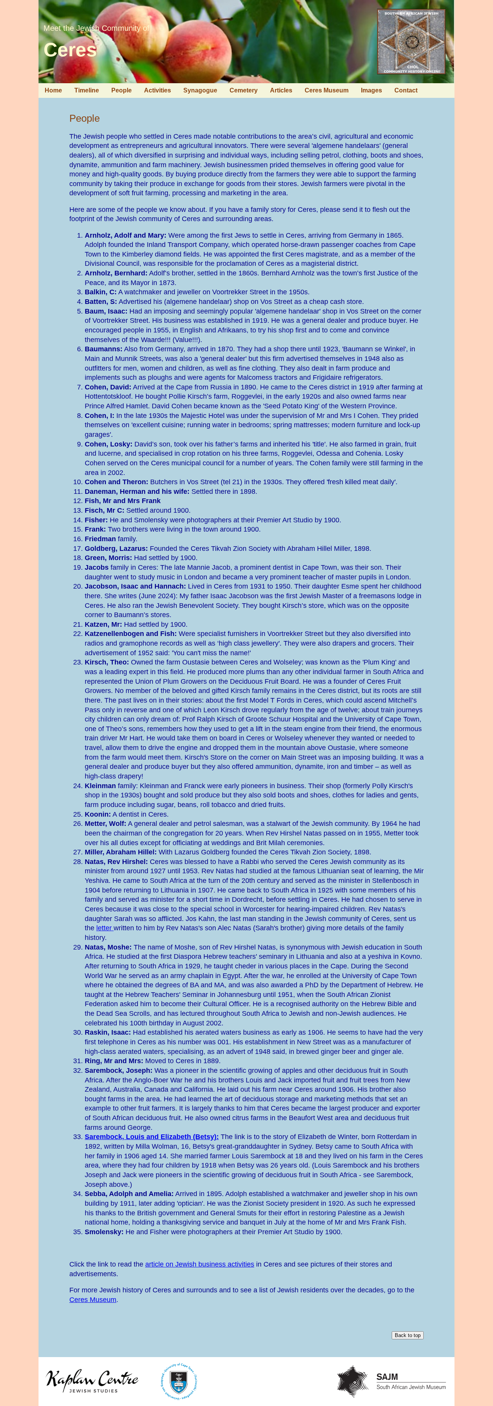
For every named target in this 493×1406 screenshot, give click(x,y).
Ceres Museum (327, 90)
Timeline (86, 90)
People (121, 90)
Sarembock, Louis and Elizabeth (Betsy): (152, 1137)
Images (371, 90)
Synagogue (200, 90)
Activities (157, 90)
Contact (406, 90)
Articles (281, 90)
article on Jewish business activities (199, 1264)
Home (53, 90)
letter (105, 928)
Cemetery (244, 90)
